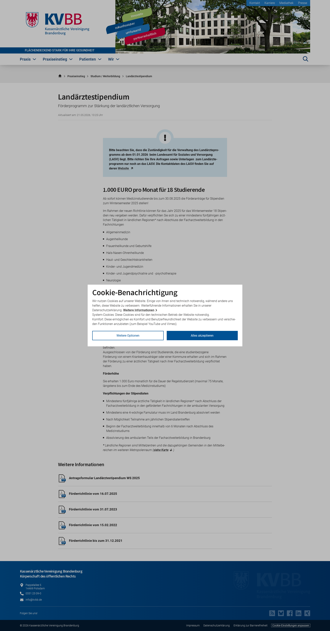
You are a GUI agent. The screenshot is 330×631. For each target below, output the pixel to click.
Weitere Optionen (127, 335)
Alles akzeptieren (202, 335)
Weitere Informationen (138, 310)
